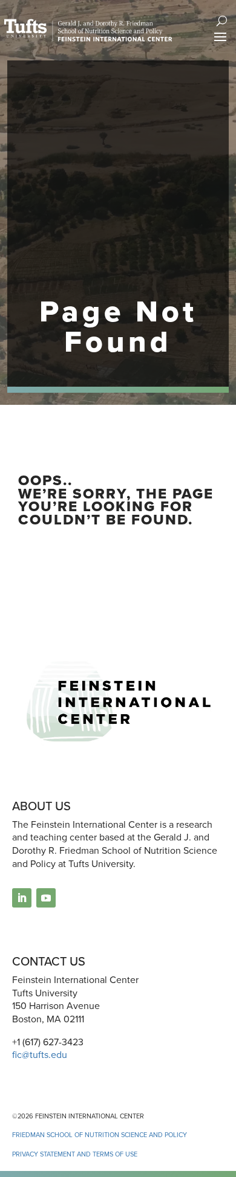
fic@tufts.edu (39, 1055)
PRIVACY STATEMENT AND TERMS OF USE (74, 1154)
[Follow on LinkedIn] (21, 898)
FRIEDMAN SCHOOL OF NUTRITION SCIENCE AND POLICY (99, 1135)
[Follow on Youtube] (46, 898)
